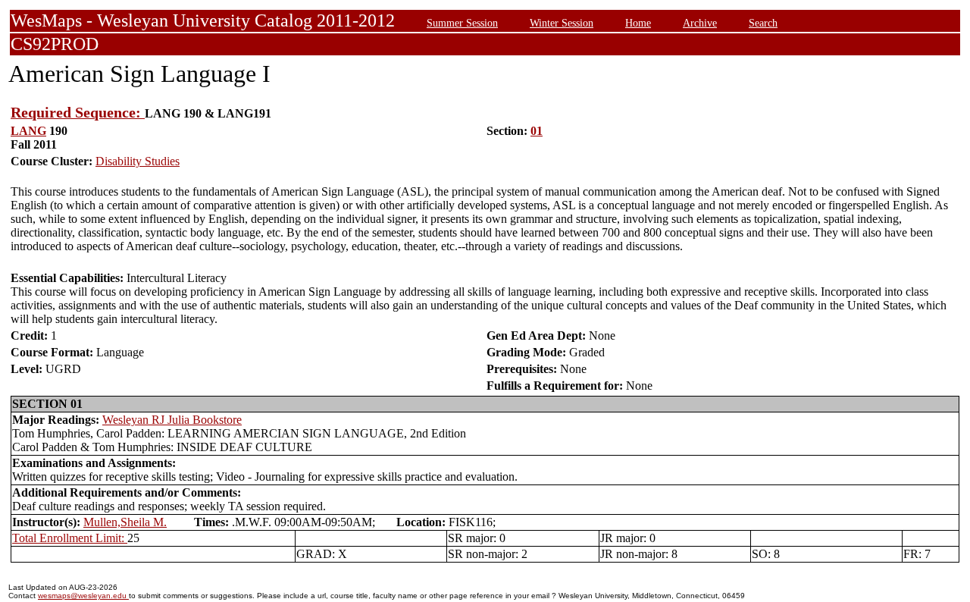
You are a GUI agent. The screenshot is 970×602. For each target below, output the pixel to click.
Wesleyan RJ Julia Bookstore (172, 419)
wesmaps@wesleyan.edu (83, 595)
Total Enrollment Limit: (69, 537)
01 (536, 130)
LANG (28, 130)
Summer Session (462, 23)
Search (763, 23)
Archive (700, 23)
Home (638, 23)
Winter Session (561, 23)
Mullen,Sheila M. (125, 522)
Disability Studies (137, 161)
